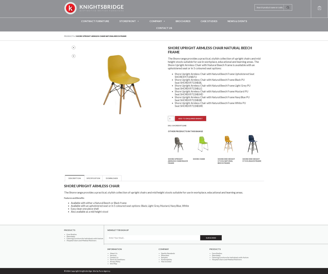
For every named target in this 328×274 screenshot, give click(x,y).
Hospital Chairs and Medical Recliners (81, 240)
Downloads (71, 236)
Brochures (183, 21)
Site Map (113, 264)
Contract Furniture (95, 21)
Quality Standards (168, 253)
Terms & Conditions (117, 259)
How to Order (166, 261)
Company (155, 21)
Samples (164, 257)
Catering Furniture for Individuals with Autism (85, 238)
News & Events (237, 21)
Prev (73, 47)
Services (113, 255)
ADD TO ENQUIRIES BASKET (190, 119)
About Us (113, 253)
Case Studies (209, 21)
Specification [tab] (93, 178)
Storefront (127, 21)
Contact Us (164, 28)
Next (73, 56)
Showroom (165, 255)
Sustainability (166, 259)
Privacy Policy (115, 261)
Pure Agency (104, 271)
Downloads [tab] (112, 178)
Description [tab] (75, 178)
